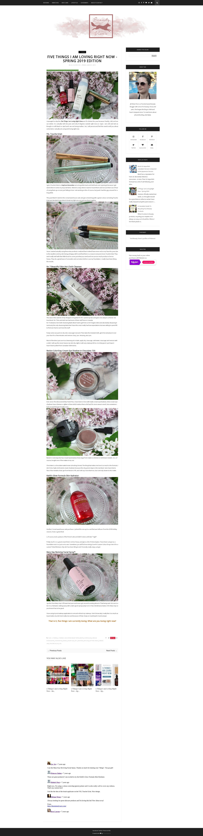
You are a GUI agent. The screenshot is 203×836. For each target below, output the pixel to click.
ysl (60, 643)
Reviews (46, 2)
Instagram (133, 139)
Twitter (133, 148)
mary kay (71, 641)
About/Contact (97, 2)
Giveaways (84, 2)
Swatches (55, 2)
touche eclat (54, 643)
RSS (109, 830)
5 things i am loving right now (68, 638)
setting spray (94, 641)
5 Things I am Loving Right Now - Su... (57, 690)
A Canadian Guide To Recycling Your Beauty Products (145, 208)
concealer (88, 638)
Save (113, 638)
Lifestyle (74, 2)
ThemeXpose (107, 833)
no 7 (76, 641)
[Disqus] (82, 729)
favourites (58, 641)
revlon (86, 641)
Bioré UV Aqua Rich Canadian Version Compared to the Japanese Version (147, 168)
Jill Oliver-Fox (76, 65)
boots (82, 638)
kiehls (65, 641)
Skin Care (65, 2)
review (80, 641)
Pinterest (152, 139)
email (151, 148)
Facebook (143, 139)
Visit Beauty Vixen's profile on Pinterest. (143, 238)
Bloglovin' (142, 148)
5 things (82, 52)
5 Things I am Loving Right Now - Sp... (81, 690)
